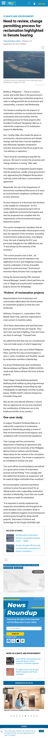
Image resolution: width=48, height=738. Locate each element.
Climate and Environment (18, 16)
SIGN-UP (15, 634)
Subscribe (41, 4)
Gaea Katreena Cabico (12, 41)
